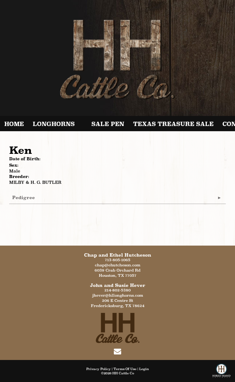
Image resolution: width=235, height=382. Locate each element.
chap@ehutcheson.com (117, 265)
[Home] (118, 327)
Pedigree (23, 197)
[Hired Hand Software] (221, 373)
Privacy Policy (98, 369)
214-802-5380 (117, 290)
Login (144, 369)
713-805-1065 (117, 260)
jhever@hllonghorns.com (117, 295)
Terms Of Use (125, 369)
